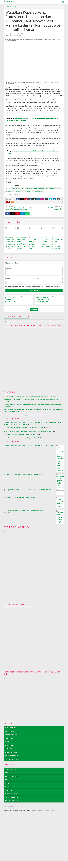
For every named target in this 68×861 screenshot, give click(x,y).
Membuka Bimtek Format (53, 188)
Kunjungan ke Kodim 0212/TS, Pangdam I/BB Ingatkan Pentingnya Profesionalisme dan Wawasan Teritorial (42, 301)
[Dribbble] (46, 199)
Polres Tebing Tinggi (10, 727)
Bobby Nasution (9, 745)
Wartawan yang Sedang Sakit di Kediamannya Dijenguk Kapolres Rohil (23, 427)
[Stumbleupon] (34, 199)
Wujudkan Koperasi (37, 191)
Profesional (9, 191)
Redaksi (53, 810)
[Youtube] (8, 202)
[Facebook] (18, 199)
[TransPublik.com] (9, 1)
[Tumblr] (30, 199)
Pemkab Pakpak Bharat (11, 755)
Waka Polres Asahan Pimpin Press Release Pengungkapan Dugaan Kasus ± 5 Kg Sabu (28, 431)
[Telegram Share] (22, 213)
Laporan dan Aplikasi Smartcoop (35, 188)
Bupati (7, 741)
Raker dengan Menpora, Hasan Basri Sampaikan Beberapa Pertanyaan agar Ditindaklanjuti (19, 207)
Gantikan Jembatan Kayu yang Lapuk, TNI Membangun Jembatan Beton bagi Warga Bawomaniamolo (45, 241)
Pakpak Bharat (9, 738)
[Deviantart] (58, 199)
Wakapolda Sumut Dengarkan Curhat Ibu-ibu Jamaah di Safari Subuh (23, 438)
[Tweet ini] (12, 213)
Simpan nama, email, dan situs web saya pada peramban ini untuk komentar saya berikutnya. (33, 286)
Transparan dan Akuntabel (22, 191)
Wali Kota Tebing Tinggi (11, 759)
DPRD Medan (8, 748)
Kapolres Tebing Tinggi (11, 734)
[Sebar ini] (7, 213)
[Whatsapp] (27, 213)
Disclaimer (34, 810)
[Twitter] (22, 199)
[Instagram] (42, 199)
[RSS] (12, 202)
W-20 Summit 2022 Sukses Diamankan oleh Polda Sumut (20, 434)
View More (34, 309)
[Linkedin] (54, 199)
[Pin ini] (17, 213)
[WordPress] (38, 199)
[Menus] (63, 2)
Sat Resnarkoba (9, 731)
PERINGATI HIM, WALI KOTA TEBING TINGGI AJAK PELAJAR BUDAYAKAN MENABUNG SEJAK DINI (30, 396)
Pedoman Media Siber (43, 810)
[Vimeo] (50, 199)
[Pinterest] (26, 199)
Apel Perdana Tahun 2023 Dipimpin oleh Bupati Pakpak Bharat (49, 207)
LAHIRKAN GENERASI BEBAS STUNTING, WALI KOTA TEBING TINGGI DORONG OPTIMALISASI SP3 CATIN (32, 415)
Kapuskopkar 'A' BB (18, 188)
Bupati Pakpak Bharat (11, 752)
